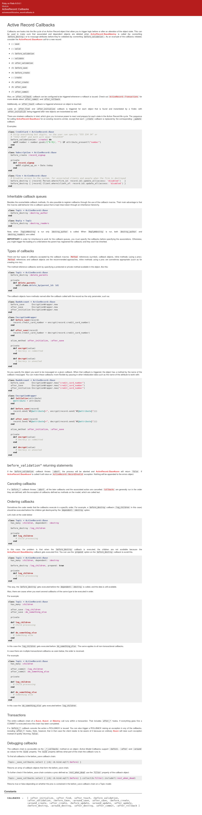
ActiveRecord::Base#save (30, 39)
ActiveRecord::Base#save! (19, 474)
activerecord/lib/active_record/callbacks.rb (18, 12)
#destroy (56, 720)
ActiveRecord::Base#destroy (103, 33)
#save (38, 720)
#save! (45, 720)
